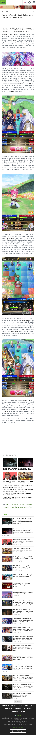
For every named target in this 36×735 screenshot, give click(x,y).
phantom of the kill (7, 507)
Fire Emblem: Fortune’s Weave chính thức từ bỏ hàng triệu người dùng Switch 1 (23, 657)
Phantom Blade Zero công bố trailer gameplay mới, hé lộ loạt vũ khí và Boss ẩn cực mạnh (23, 611)
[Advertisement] (18, 439)
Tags (4, 504)
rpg (12, 504)
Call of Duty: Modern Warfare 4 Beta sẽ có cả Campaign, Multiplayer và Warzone (22, 695)
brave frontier (16, 504)
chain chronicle (25, 506)
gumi (31, 506)
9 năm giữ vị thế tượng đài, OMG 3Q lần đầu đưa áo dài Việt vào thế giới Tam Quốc (23, 558)
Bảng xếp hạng (23, 705)
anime (27, 504)
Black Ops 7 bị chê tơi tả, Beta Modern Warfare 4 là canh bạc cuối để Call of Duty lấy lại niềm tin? (23, 686)
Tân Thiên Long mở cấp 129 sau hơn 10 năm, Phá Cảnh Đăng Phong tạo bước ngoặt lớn (22, 567)
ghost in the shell (15, 507)
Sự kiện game (8, 708)
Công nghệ (18, 708)
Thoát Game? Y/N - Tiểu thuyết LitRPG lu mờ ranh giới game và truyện (22, 585)
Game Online (14, 711)
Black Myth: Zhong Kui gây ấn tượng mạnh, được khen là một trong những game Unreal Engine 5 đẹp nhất (10, 468)
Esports (23, 711)
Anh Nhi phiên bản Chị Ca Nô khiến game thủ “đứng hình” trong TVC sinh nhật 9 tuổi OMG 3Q (23, 629)
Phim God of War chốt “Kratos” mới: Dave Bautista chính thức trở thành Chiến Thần (9, 482)
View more (18, 701)
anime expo (7, 509)
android (7, 504)
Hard (3, 19)
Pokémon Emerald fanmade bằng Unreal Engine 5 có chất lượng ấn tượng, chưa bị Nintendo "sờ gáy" (23, 602)
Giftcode (13, 705)
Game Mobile (27, 708)
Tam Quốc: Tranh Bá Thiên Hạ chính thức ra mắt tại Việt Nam (25, 482)
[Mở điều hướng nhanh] (33, 11)
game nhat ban (18, 506)
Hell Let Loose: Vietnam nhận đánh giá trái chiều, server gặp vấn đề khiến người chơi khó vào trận (23, 677)
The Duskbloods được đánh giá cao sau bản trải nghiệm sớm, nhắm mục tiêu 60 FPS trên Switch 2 (25, 468)
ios (10, 504)
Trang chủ (5, 705)
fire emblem (22, 504)
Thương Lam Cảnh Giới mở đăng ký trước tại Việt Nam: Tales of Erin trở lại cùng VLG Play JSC (23, 620)
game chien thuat (11, 506)
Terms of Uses (16, 727)
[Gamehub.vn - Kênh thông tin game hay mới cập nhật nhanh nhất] (3, 2)
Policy (22, 727)
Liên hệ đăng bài (19, 731)
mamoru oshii (23, 507)
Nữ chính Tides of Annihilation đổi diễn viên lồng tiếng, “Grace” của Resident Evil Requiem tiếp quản (23, 638)
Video (32, 705)
